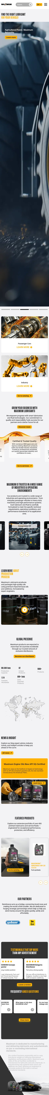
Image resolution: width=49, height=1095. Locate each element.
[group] (24, 535)
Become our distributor (24, 656)
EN (38, 5)
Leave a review (24, 985)
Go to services (23, 466)
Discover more (24, 427)
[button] (22, 554)
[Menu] (46, 4)
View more (24, 1020)
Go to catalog (23, 396)
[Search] (30, 4)
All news (5, 753)
